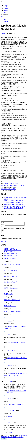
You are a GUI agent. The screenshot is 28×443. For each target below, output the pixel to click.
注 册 (5, 241)
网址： (2, 226)
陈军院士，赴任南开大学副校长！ (13, 312)
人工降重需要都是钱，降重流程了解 (13, 202)
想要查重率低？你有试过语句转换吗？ (14, 204)
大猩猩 (10, 381)
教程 (5, 12)
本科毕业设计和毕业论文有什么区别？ (14, 201)
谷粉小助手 (11, 410)
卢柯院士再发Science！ (10, 306)
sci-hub (5, 7)
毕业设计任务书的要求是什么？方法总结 (14, 206)
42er (9, 321)
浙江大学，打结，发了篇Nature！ (12, 250)
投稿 (2, 16)
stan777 (10, 334)
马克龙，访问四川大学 (10, 248)
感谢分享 (10, 398)
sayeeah (10, 422)
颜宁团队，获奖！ (8, 294)
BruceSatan (11, 350)
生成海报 (15, 183)
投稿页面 (9, 416)
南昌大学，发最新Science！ (11, 251)
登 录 (2, 241)
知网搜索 (6, 8)
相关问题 (3, 33)
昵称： (3, 222)
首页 (5, 19)
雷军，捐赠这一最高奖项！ (11, 253)
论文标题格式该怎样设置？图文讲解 (13, 208)
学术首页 (6, 5)
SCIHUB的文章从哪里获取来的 (15, 404)
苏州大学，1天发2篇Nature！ (11, 288)
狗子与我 (10, 365)
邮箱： (3, 224)
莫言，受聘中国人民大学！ (11, 255)
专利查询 (6, 10)
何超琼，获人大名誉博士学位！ (12, 300)
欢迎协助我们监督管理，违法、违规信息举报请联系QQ (14, 436)
